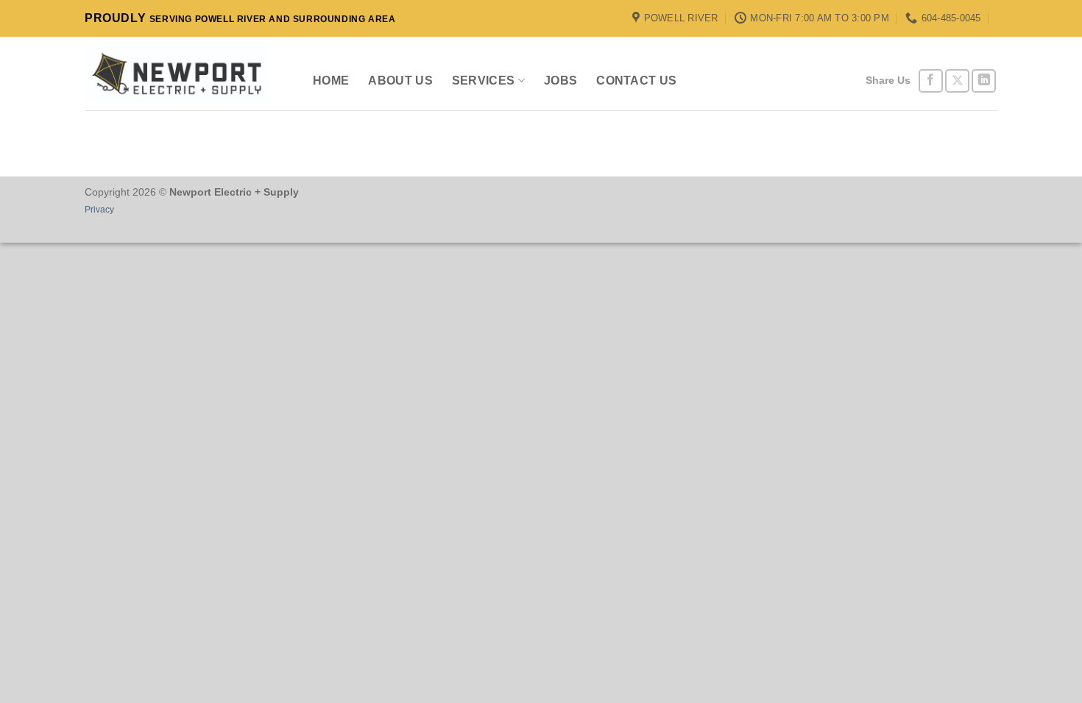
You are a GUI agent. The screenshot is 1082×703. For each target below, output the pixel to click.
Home (331, 80)
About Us (400, 80)
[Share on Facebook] (931, 81)
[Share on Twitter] (957, 81)
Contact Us (636, 80)
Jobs (560, 80)
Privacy (99, 209)
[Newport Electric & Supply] (177, 73)
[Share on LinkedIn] (984, 81)
